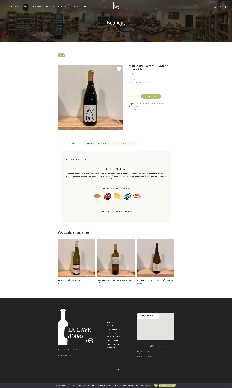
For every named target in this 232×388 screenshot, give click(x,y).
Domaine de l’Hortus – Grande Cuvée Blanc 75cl (155, 280)
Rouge (137, 106)
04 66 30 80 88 (65, 361)
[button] (119, 68)
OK (156, 385)
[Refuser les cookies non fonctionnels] (230, 385)
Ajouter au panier (151, 96)
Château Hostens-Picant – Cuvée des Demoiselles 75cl (115, 281)
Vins (162, 104)
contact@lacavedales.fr (68, 355)
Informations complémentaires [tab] (97, 143)
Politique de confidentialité (167, 385)
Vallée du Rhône (155, 104)
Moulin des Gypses (142, 104)
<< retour (61, 55)
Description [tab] (70, 143)
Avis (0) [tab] (124, 143)
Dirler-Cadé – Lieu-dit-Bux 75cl (69, 280)
